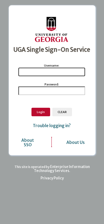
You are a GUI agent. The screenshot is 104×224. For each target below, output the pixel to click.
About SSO (27, 142)
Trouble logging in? (52, 125)
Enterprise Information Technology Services (62, 169)
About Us (75, 142)
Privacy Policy (52, 178)
